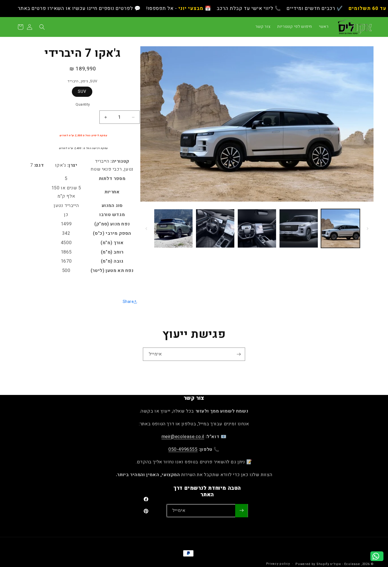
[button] (42, 27)
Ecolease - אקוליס (345, 564)
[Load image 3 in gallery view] (256, 228)
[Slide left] (367, 228)
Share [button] (128, 302)
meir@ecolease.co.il (183, 436)
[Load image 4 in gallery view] (215, 228)
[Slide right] (146, 228)
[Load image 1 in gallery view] (340, 228)
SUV (82, 92)
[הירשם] (238, 354)
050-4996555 (183, 449)
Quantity (83, 104)
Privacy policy (278, 563)
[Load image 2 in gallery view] (298, 228)
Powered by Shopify (312, 564)
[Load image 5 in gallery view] (173, 228)
